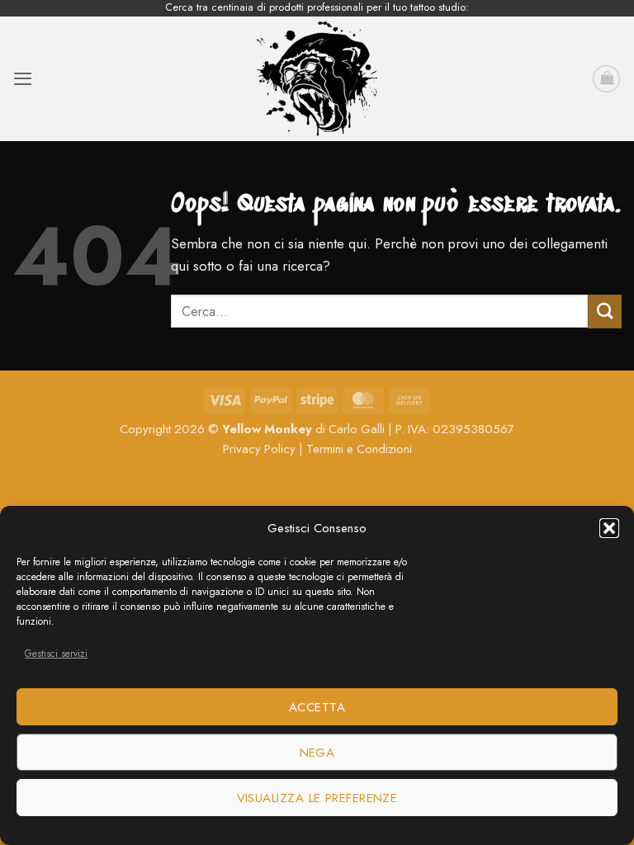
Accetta (317, 707)
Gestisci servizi (56, 653)
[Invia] (605, 311)
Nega (317, 753)
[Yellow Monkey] (317, 79)
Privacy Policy (259, 449)
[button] (609, 528)
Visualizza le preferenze (317, 798)
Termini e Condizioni (359, 449)
